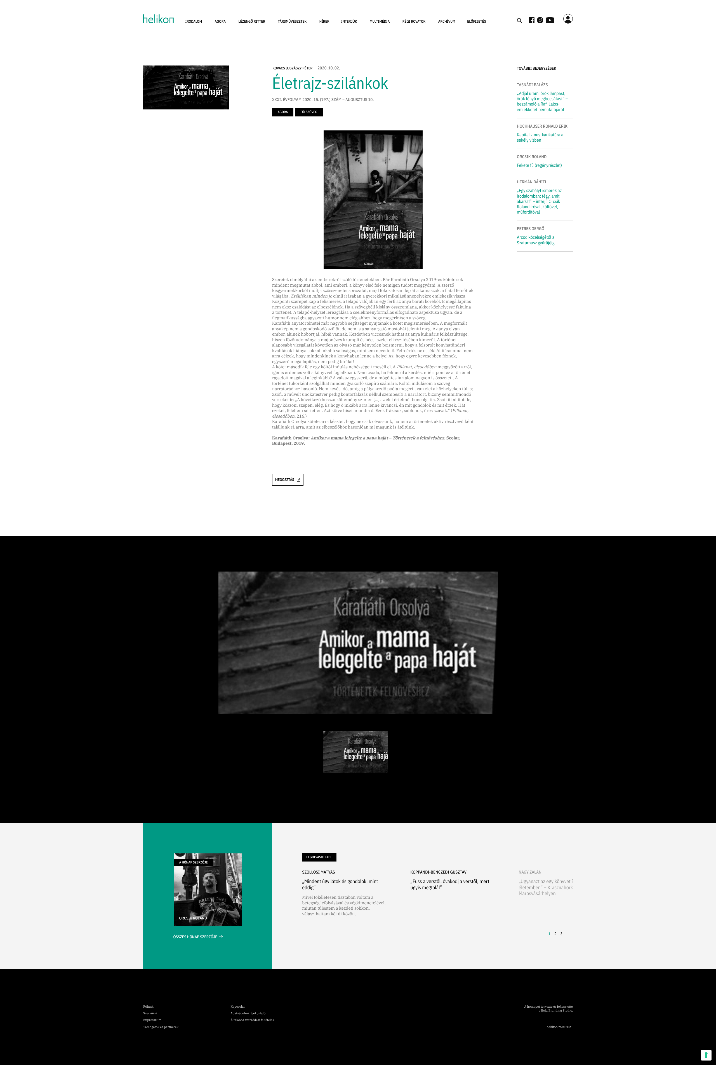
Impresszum (152, 1020)
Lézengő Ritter (251, 21)
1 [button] (549, 933)
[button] (194, 21)
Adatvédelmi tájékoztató (247, 1013)
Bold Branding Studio (556, 1011)
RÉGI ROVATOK (414, 21)
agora (220, 21)
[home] (158, 18)
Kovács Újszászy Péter (292, 68)
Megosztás (284, 479)
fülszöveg (308, 112)
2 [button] (555, 933)
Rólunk (148, 1007)
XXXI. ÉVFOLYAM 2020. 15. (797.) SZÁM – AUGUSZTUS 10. (323, 99)
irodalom (193, 21)
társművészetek (292, 21)
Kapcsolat (237, 1007)
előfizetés (476, 21)
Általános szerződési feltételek (252, 1020)
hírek (324, 21)
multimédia (380, 21)
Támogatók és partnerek (160, 1027)
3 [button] (561, 933)
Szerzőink (150, 1013)
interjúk (349, 21)
